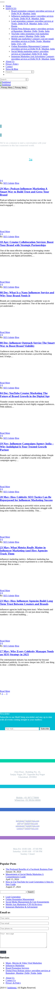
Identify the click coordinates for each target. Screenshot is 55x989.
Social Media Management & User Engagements (27, 902)
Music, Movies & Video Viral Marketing (24, 963)
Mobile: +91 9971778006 (27, 797)
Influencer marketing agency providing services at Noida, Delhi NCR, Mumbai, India (32, 17)
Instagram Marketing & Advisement (22, 907)
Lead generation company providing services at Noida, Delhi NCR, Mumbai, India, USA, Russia (32, 23)
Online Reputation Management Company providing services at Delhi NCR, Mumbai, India (33, 47)
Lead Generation (13, 897)
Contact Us (11, 980)
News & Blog (12, 69)
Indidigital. (12, 987)
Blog (17, 183)
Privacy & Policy (13, 983)
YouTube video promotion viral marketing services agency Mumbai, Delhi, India (30, 35)
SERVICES (11, 8)
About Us (10, 61)
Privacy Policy (12, 64)
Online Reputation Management (20, 899)
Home (8, 6)
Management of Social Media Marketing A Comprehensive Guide (25, 875)
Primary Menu (7, 87)
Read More (5, 231)
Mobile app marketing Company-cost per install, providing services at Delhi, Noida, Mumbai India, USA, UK (32, 41)
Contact (9, 66)
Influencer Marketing (15, 965)
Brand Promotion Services (17, 968)
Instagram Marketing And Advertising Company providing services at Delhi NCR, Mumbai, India (33, 57)
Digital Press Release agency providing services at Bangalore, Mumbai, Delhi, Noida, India (32, 29)
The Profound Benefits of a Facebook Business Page (29, 869)
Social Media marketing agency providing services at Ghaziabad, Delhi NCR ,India (30, 52)
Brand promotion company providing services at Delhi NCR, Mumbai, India (32, 12)
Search (31, 892)
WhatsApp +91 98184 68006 (28, 800)
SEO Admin (8, 183)
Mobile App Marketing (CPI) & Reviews (24, 904)
